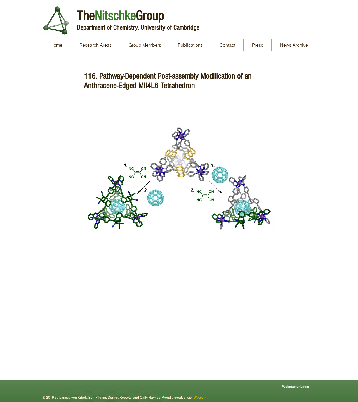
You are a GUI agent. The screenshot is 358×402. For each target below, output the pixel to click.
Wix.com (200, 397)
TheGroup (120, 15)
